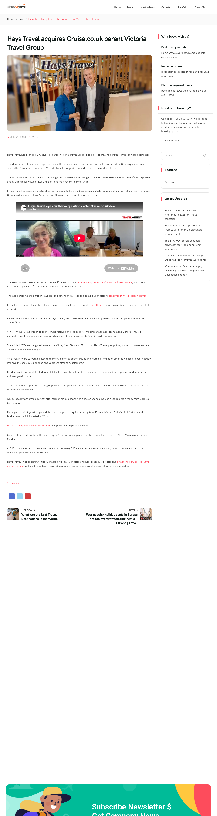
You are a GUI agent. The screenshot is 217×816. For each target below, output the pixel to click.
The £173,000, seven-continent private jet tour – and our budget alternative (183, 245)
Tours (130, 7)
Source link (13, 483)
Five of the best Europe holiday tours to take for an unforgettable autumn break (183, 229)
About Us (200, 7)
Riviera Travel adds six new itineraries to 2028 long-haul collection (181, 214)
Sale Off (182, 7)
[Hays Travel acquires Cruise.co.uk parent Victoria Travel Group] (12, 496)
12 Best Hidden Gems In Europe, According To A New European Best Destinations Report (185, 270)
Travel (21, 19)
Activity (165, 7)
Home (117, 7)
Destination (147, 7)
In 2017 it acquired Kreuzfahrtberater (28, 425)
